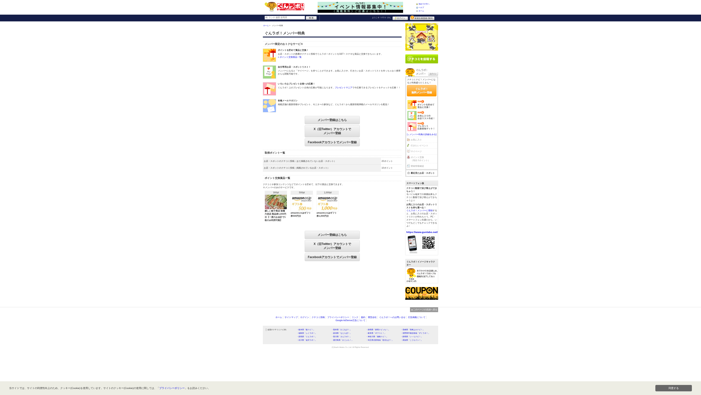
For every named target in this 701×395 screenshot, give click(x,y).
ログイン (400, 17)
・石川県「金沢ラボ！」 (307, 340)
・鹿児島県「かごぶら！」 (342, 340)
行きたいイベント (419, 145)
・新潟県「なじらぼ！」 (341, 333)
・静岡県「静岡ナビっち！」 (378, 330)
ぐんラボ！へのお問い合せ (392, 317)
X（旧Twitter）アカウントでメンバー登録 (332, 131)
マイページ (416, 151)
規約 (363, 317)
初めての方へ (424, 4)
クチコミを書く (421, 58)
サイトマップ (291, 317)
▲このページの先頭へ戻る (424, 309)
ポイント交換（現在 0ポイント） (420, 159)
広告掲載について (417, 317)
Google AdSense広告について (350, 320)
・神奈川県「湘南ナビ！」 (377, 337)
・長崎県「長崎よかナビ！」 (412, 330)
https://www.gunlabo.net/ (422, 232)
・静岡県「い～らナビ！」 (412, 337)
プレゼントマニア (343, 87)
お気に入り (416, 139)
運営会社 (372, 317)
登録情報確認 (417, 166)
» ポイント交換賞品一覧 (290, 57)
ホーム (421, 11)
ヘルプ (421, 7)
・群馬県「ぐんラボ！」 (307, 337)
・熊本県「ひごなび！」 (341, 330)
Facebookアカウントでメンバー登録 (332, 142)
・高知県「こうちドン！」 (412, 340)
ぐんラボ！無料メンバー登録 (421, 90)
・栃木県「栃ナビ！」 (306, 330)
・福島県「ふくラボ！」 (307, 333)
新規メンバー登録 (422, 17)
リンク (355, 317)
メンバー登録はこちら (332, 119)
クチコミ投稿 (318, 317)
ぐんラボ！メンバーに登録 (419, 210)
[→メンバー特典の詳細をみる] (421, 134)
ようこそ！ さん (381, 17)
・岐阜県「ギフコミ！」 (376, 333)
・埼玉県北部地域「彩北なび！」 (379, 340)
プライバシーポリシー (338, 317)
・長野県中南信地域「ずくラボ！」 (415, 333)
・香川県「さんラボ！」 (341, 337)
